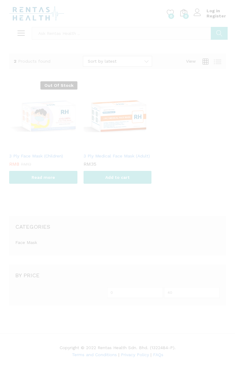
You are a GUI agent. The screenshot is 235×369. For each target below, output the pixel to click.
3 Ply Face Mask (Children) (36, 155)
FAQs (158, 354)
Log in (213, 10)
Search (219, 33)
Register (216, 15)
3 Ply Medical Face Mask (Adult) (117, 155)
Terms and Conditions (94, 354)
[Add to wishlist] (49, 146)
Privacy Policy (135, 354)
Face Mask (26, 242)
